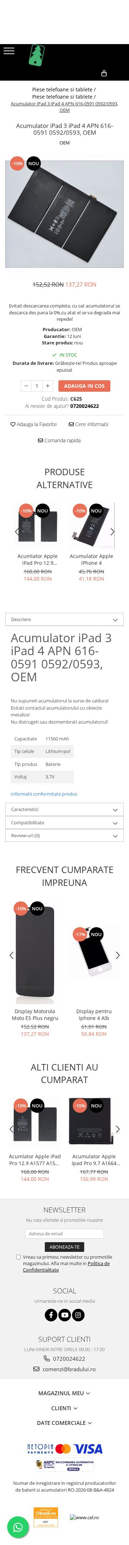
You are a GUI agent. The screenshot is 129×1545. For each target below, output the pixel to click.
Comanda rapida (62, 440)
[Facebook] (51, 1315)
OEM (64, 142)
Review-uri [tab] (25, 835)
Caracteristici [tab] (24, 809)
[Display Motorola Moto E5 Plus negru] (35, 952)
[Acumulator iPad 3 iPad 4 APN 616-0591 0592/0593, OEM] (64, 214)
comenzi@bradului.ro (68, 1369)
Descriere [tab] (21, 619)
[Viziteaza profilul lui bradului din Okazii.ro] (46, 1517)
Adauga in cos (84, 385)
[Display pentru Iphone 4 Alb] (94, 952)
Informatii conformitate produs (44, 794)
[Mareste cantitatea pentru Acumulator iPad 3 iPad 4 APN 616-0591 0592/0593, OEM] (47, 386)
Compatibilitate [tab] (27, 822)
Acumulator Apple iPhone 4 (91, 559)
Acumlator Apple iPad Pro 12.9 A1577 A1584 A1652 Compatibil (37, 559)
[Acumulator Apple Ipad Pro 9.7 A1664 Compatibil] (94, 1123)
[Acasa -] (64, 55)
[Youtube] (64, 1315)
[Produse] (10, 53)
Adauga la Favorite (36, 424)
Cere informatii (91, 424)
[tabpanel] (64, 214)
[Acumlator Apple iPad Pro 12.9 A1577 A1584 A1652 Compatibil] (37, 525)
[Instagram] (78, 1315)
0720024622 (68, 1358)
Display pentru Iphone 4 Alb (94, 1014)
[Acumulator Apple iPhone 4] (91, 525)
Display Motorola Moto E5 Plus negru (35, 1014)
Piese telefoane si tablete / (64, 89)
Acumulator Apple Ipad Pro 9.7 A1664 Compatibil (94, 1160)
